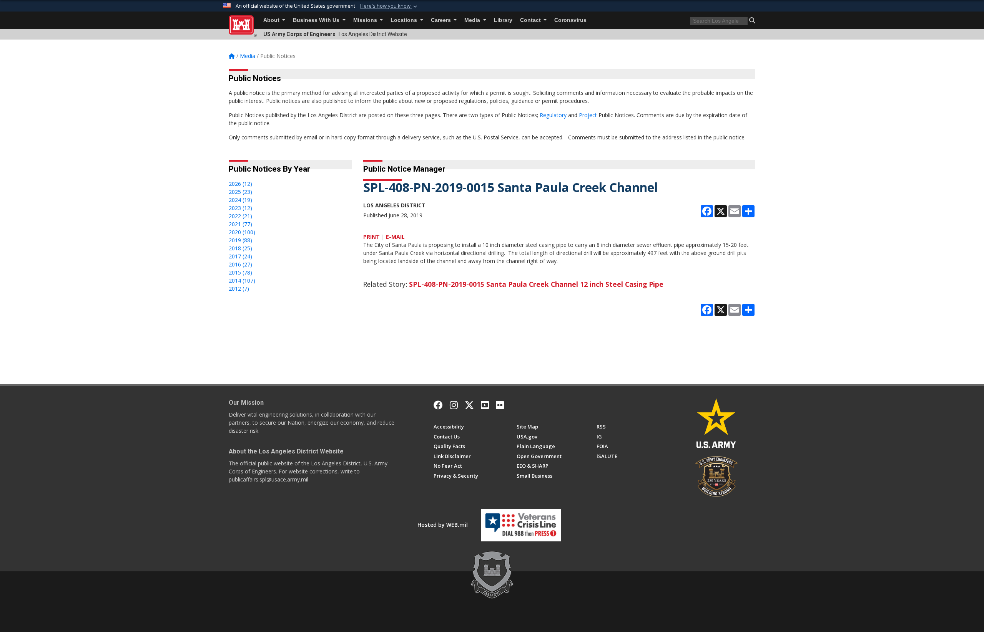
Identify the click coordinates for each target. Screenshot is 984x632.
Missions (366, 20)
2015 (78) (240, 272)
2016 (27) (240, 264)
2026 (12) (240, 183)
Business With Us (317, 20)
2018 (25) (240, 248)
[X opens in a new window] (469, 405)
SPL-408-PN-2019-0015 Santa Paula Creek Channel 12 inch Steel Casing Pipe (536, 284)
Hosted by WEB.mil (442, 524)
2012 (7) (239, 288)
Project (587, 115)
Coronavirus (570, 20)
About (272, 20)
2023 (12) (240, 208)
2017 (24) (240, 256)
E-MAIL (395, 236)
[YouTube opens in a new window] (485, 405)
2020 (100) (242, 232)
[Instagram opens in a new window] (454, 405)
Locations (405, 20)
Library (503, 20)
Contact (531, 20)
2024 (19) (240, 199)
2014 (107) (242, 280)
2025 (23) (240, 191)
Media (473, 20)
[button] (389, 6)
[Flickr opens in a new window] (500, 405)
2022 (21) (240, 216)
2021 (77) (240, 224)
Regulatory (553, 115)
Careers (441, 20)
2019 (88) (240, 240)
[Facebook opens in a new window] (438, 405)
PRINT (371, 236)
